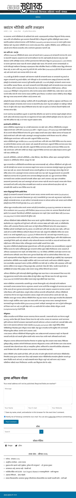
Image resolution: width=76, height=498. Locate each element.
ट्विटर (19, 445)
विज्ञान (19, 31)
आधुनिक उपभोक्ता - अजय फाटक (16, 462)
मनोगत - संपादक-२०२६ (13, 459)
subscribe (52, 417)
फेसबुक (9, 445)
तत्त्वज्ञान (16, 31)
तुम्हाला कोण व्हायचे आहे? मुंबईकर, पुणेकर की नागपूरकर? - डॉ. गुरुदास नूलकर (29, 465)
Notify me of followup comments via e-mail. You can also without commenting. (39, 417)
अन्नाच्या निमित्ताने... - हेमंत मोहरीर (15, 475)
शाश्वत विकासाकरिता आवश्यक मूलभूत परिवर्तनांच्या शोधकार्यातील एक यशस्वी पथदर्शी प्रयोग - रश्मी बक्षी (36, 478)
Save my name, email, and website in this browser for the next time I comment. (35, 412)
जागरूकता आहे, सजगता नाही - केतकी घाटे (18, 468)
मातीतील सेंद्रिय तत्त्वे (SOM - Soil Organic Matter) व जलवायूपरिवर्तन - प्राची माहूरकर (32, 472)
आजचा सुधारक (8, 495)
